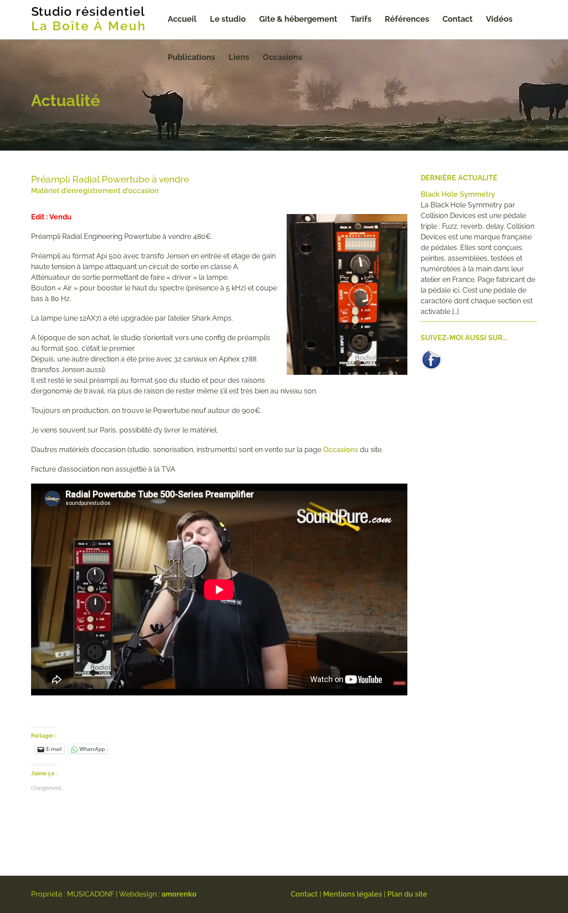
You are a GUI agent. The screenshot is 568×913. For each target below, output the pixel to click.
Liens (239, 57)
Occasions (282, 57)
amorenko (179, 894)
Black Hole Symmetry (458, 194)
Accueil (182, 19)
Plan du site (407, 894)
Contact (457, 19)
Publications (191, 57)
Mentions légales (352, 894)
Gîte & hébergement (298, 19)
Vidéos (499, 19)
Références (407, 19)
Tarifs (361, 19)
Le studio (228, 19)
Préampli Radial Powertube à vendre (110, 179)
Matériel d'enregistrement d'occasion (95, 191)
